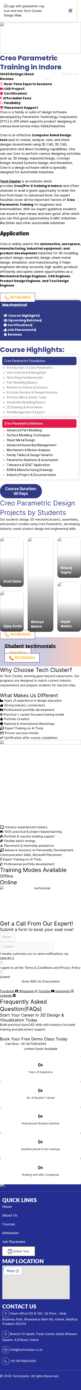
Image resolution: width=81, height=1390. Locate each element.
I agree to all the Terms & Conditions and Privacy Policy (40, 967)
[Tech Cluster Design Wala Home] (26, 11)
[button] (40, 1380)
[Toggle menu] (70, 11)
